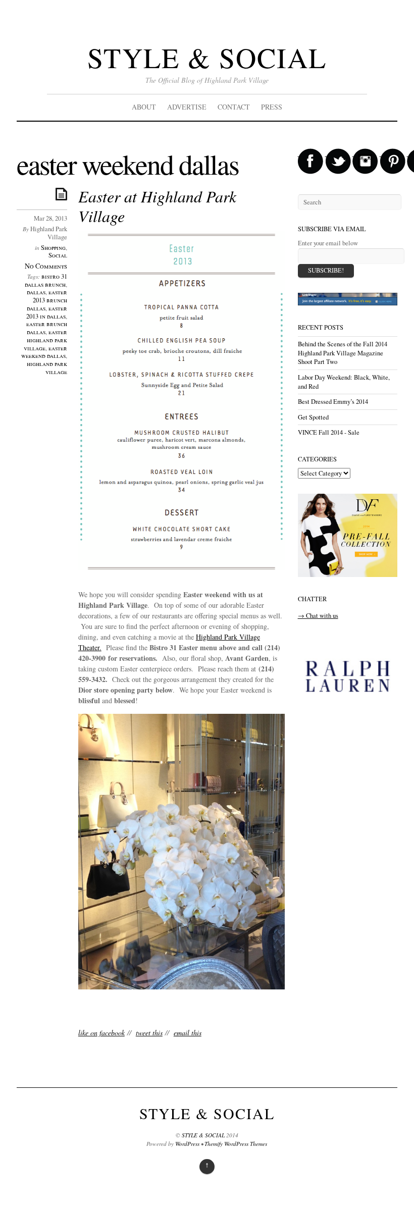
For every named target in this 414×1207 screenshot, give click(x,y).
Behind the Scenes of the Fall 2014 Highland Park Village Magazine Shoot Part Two (342, 353)
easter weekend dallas (44, 352)
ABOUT (144, 107)
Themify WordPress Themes (235, 1143)
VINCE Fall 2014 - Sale (328, 432)
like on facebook (101, 1032)
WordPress (187, 1143)
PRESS (271, 107)
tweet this (149, 1032)
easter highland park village (45, 340)
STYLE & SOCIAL (207, 57)
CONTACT (234, 107)
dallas (36, 292)
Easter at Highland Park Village (157, 205)
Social (57, 255)
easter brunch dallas (46, 328)
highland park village (47, 367)
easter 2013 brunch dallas (47, 300)
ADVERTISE (186, 107)
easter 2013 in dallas (46, 312)
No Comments (46, 266)
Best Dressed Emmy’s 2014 (333, 401)
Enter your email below (328, 243)
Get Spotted (313, 417)
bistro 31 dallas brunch (46, 280)
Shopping (53, 247)
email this (187, 1032)
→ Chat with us (318, 615)
